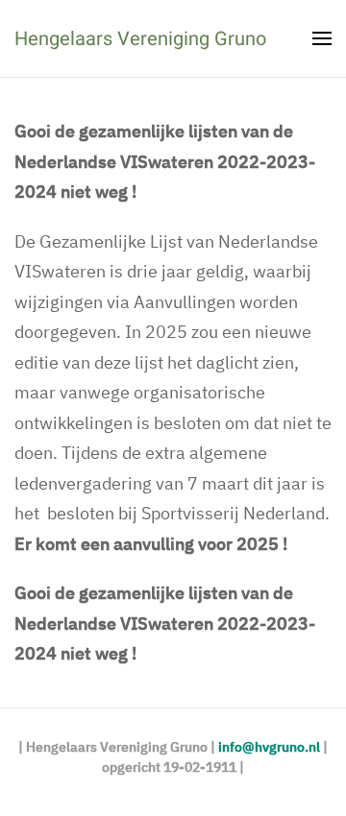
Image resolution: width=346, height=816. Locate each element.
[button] (322, 38)
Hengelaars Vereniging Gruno (140, 39)
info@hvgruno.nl (269, 747)
